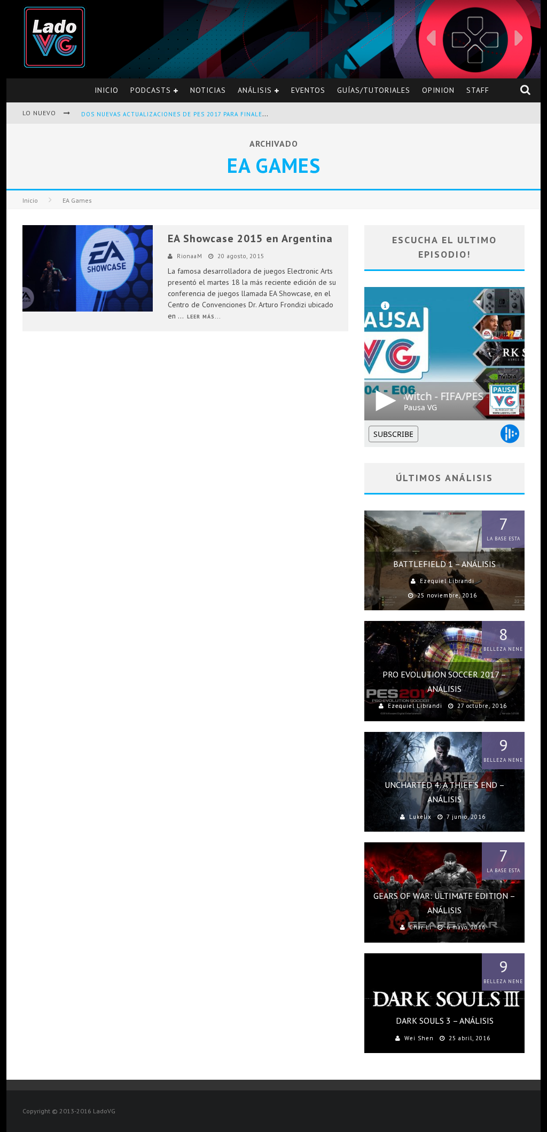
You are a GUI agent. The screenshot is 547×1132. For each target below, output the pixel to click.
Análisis (255, 90)
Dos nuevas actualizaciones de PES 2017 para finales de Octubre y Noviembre (217, 114)
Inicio (107, 90)
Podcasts (150, 90)
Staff (477, 90)
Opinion (438, 90)
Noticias (208, 90)
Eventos (308, 90)
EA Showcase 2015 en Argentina (250, 238)
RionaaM (189, 256)
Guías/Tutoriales (373, 90)
